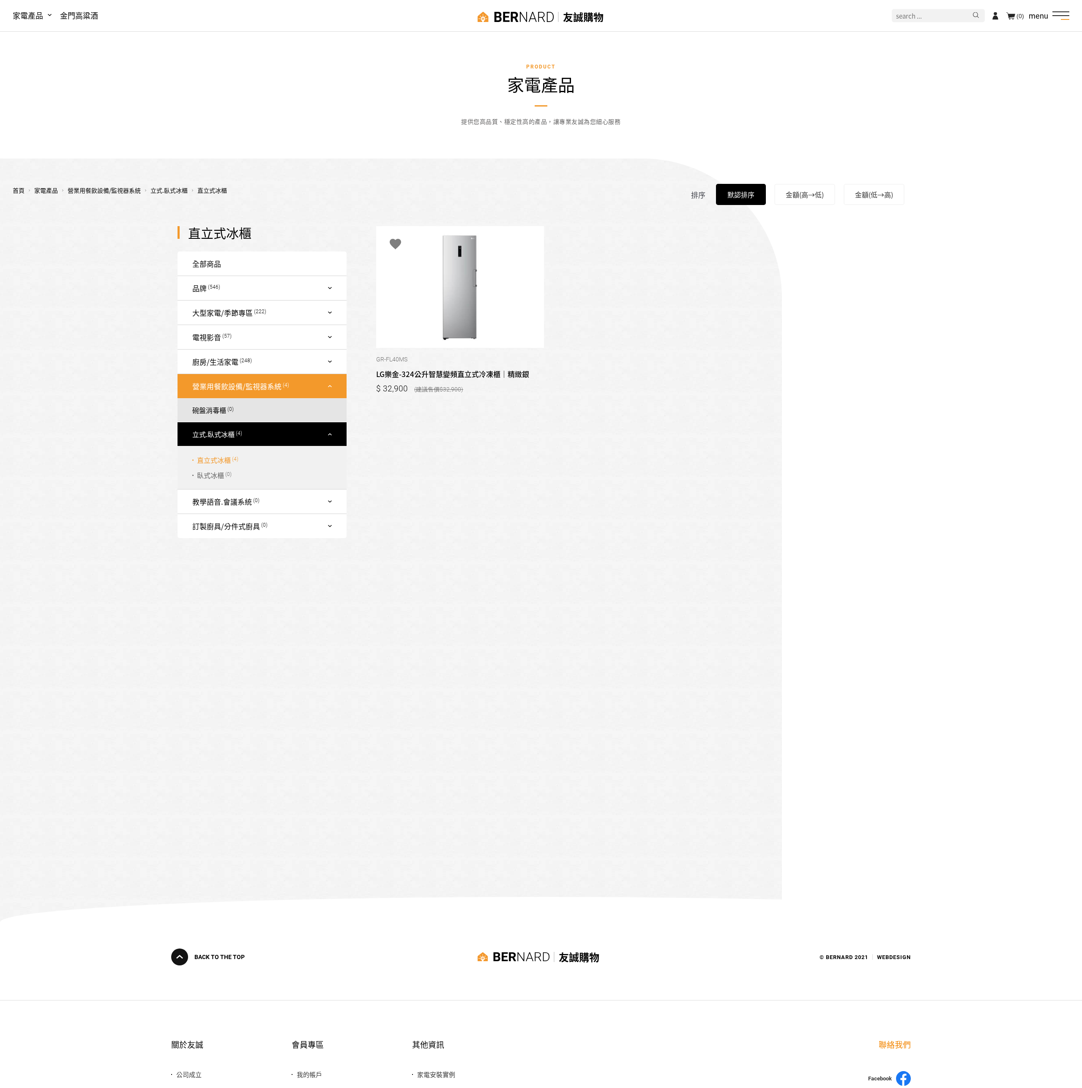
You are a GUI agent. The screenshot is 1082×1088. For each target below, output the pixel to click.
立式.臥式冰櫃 (213, 434)
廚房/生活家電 (215, 361)
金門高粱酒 (79, 15)
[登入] (995, 15)
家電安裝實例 (436, 1074)
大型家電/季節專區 (222, 312)
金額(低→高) (874, 194)
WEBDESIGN (894, 957)
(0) (1020, 15)
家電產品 (28, 15)
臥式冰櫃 (210, 475)
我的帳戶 (309, 1074)
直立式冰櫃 (214, 460)
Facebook (880, 1078)
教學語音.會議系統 (222, 501)
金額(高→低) (805, 194)
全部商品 (206, 263)
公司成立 (189, 1074)
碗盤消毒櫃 (209, 410)
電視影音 (206, 337)
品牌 (199, 288)
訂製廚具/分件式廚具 (226, 526)
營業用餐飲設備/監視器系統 (236, 386)
